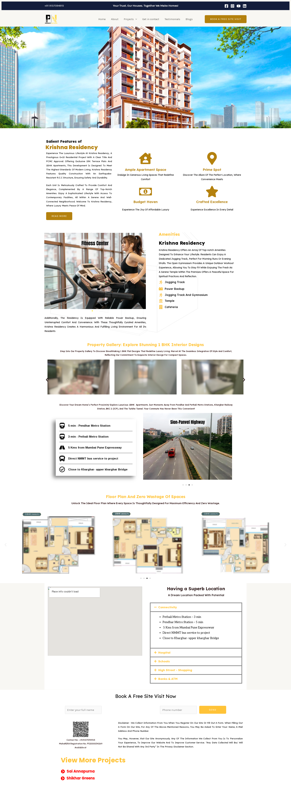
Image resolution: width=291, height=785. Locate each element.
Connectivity (167, 607)
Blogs (189, 19)
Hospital (164, 652)
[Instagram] (232, 6)
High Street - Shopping (175, 670)
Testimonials (172, 19)
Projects (129, 19)
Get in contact (150, 19)
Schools (164, 661)
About (114, 19)
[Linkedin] (245, 6)
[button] (59, 216)
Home (102, 19)
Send (212, 709)
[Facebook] (226, 6)
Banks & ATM (167, 679)
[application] (135, 19)
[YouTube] (238, 6)
